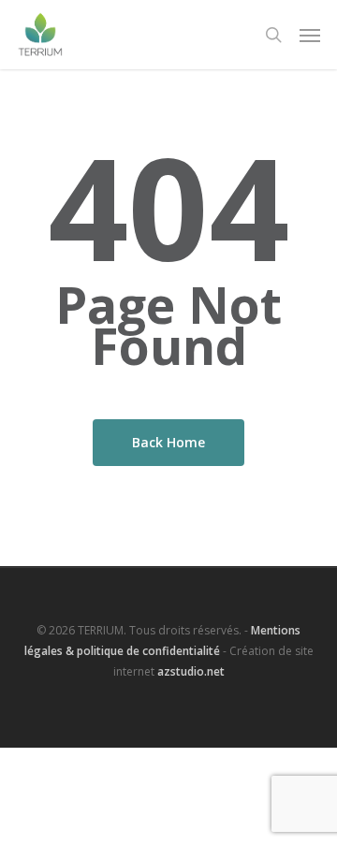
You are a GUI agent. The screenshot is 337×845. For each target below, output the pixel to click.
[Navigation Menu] (310, 34)
